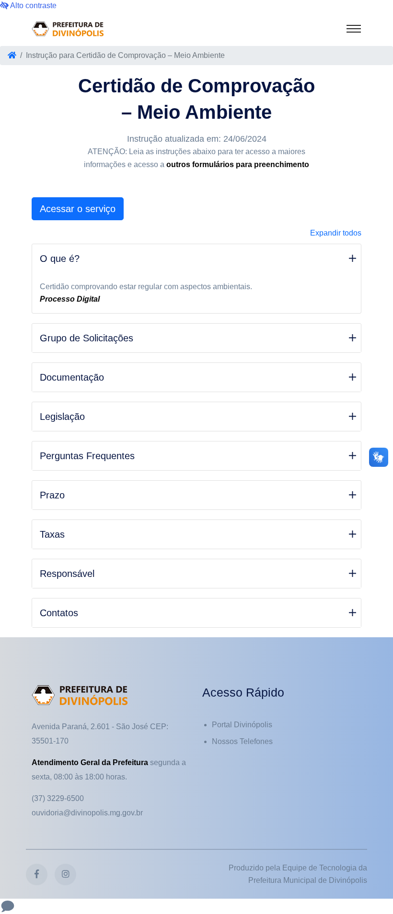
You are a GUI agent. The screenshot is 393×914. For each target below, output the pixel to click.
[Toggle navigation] (353, 28)
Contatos (59, 613)
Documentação (72, 377)
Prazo (52, 495)
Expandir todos (335, 233)
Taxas (52, 534)
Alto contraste (33, 5)
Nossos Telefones (242, 741)
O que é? (60, 258)
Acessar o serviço (78, 208)
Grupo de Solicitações (86, 338)
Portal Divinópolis (242, 725)
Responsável (67, 573)
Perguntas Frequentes (87, 456)
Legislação (62, 416)
